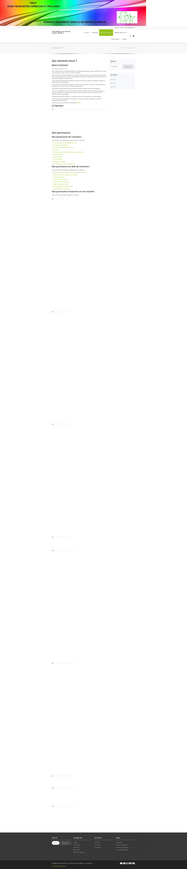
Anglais (76, 842)
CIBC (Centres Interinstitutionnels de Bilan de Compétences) (68, 152)
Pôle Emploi (56, 149)
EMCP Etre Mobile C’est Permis (61, 184)
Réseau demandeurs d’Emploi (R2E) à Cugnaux (65, 172)
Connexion (119, 842)
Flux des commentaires (123, 847)
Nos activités (115, 39)
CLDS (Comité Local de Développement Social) (65, 142)
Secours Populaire (57, 156)
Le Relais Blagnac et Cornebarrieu (61, 188)
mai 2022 (112, 79)
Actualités (95, 32)
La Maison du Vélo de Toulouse (61, 181)
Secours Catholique (58, 159)
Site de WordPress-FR (122, 850)
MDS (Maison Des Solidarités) (60, 145)
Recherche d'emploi (79, 852)
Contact (124, 39)
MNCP (79, 102)
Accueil (86, 32)
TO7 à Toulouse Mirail (58, 177)
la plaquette (83, 172)
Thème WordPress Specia (58, 866)
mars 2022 (113, 86)
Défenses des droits (120, 32)
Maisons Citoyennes (58, 154)
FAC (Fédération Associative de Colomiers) (64, 163)
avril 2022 (112, 83)
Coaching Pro (77, 845)
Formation (76, 847)
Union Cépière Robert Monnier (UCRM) (63, 186)
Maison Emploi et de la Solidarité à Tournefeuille (65, 174)
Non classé (77, 850)
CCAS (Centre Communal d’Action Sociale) (63, 147)
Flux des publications (122, 845)
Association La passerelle (59, 161)
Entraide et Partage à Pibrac (60, 179)
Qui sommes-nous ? (106, 32)
